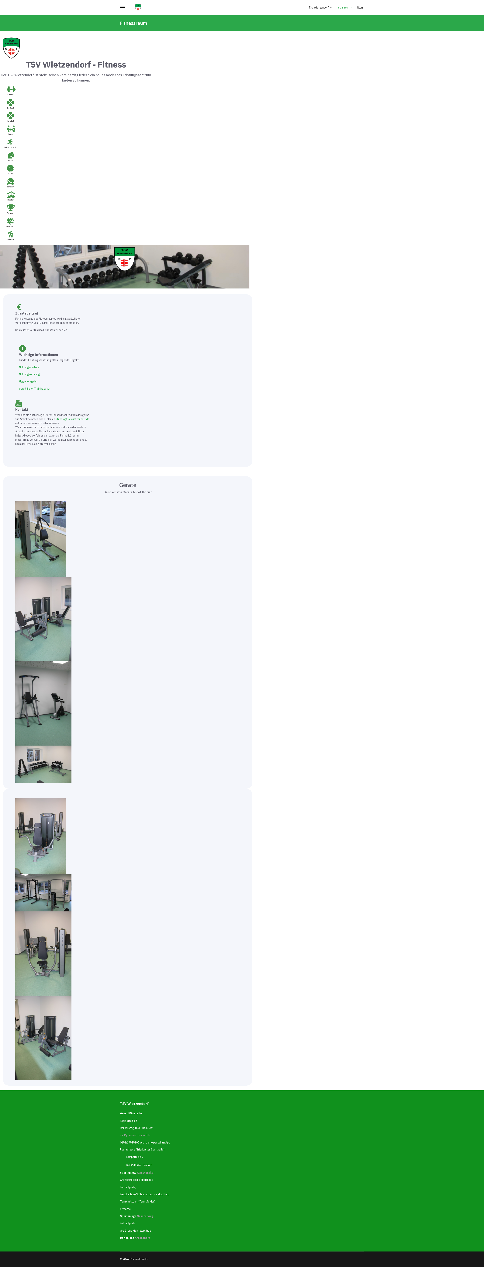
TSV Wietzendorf (319, 7)
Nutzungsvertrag (29, 367)
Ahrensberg (142, 1238)
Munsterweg (145, 1216)
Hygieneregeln (27, 381)
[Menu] (122, 7)
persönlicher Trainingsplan (34, 388)
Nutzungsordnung (29, 374)
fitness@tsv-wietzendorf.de (72, 419)
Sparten (343, 7)
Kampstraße (145, 1172)
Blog (360, 7)
